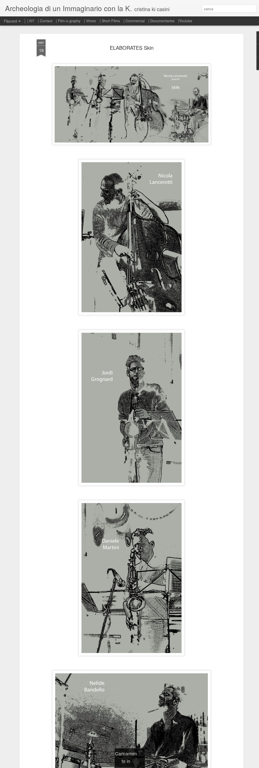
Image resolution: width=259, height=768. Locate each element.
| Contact (45, 20)
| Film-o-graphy (68, 20)
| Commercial (134, 20)
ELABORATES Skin (132, 47)
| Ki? (30, 20)
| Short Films (110, 20)
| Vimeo (90, 20)
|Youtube (185, 20)
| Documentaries (161, 20)
